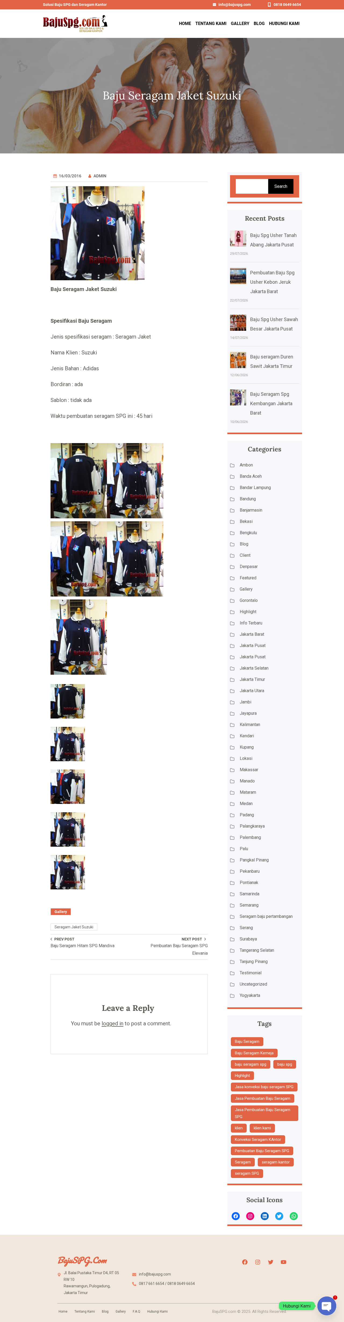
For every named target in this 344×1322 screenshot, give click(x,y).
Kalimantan (250, 724)
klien (239, 1128)
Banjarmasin (251, 510)
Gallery (61, 912)
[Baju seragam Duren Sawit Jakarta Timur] (238, 361)
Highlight (248, 611)
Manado (247, 781)
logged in (112, 1023)
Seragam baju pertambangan (266, 916)
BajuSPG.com (81, 1260)
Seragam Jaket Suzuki (74, 927)
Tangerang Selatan (257, 950)
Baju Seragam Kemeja (254, 1053)
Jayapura (248, 713)
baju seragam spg (250, 1064)
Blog (244, 544)
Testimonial (250, 972)
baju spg (284, 1064)
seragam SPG (247, 1173)
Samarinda (249, 893)
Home (63, 1311)
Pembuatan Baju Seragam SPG (262, 1150)
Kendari (247, 735)
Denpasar (249, 566)
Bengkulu (248, 532)
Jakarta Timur (252, 679)
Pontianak (249, 882)
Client (245, 555)
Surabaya (248, 939)
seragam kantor (276, 1162)
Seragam (243, 1162)
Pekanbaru (250, 871)
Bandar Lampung (255, 487)
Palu (244, 848)
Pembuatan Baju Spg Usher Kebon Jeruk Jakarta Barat (272, 282)
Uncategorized (253, 984)
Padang (247, 814)
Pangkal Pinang (254, 860)
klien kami (262, 1128)
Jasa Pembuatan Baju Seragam (262, 1098)
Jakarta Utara (252, 690)
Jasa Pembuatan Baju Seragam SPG (262, 1113)
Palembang (250, 837)
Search (280, 186)
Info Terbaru (251, 623)
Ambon (246, 465)
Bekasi (246, 521)
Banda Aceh (251, 476)
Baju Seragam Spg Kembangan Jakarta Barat (271, 403)
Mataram (248, 792)
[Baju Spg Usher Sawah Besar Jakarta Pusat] (238, 324)
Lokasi (246, 758)
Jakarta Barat (252, 634)
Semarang (249, 905)
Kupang (247, 747)
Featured (248, 577)
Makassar (249, 769)
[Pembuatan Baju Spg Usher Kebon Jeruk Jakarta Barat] (238, 277)
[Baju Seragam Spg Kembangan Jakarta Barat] (238, 398)
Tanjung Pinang (254, 961)
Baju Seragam (247, 1041)
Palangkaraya (252, 826)
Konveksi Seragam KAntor (258, 1139)
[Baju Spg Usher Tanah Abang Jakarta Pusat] (238, 240)
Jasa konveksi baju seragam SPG (264, 1086)
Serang (246, 927)
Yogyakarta (250, 995)
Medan (246, 803)
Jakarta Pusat (253, 645)
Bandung (248, 498)
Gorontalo (249, 600)
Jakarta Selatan (254, 668)
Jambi (245, 702)
